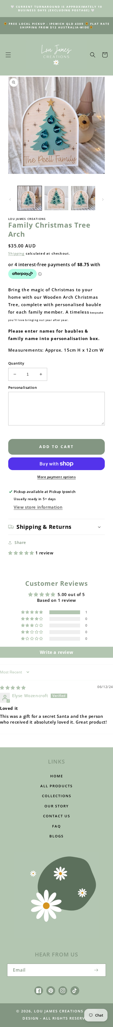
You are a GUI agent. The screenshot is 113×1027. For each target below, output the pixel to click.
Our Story (56, 806)
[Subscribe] (96, 970)
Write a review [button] (56, 652)
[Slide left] (10, 199)
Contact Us (56, 815)
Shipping (16, 253)
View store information (38, 507)
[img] (13, 687)
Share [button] (20, 542)
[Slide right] (103, 199)
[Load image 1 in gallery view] (30, 198)
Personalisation (22, 387)
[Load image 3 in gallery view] (83, 198)
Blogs (56, 836)
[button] (8, 55)
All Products (56, 785)
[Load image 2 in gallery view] (56, 198)
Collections (56, 795)
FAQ (56, 826)
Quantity (16, 363)
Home (56, 775)
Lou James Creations (58, 1011)
